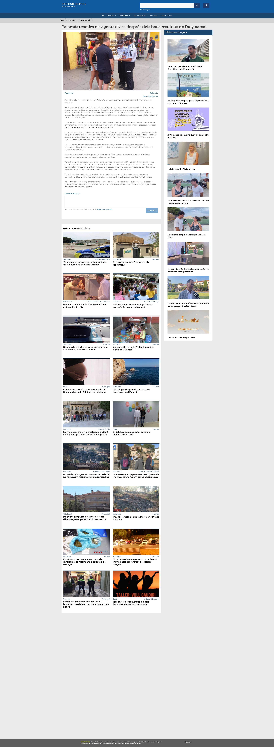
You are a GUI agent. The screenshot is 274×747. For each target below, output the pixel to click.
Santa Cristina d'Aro (102, 259)
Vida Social (85, 20)
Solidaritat (67, 429)
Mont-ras (156, 556)
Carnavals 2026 (140, 15)
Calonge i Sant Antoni (101, 472)
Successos (67, 259)
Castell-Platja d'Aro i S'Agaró (99, 302)
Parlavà (107, 556)
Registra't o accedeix (104, 209)
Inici (62, 20)
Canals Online (166, 15)
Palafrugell (155, 259)
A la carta (153, 15)
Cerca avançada (145, 10)
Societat (72, 20)
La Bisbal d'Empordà (151, 599)
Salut (65, 387)
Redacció (69, 93)
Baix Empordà (104, 429)
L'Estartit (156, 387)
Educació (116, 344)
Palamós (154, 93)
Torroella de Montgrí (151, 302)
